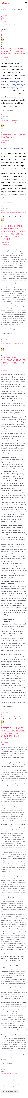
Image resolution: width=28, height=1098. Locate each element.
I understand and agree (10, 1091)
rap (7, 212)
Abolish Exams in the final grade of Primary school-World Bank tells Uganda (13, 51)
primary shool (15, 120)
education (8, 120)
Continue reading (8, 110)
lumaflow (10, 212)
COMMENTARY (5, 244)
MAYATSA (18, 716)
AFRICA (13, 343)
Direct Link (4, 1094)
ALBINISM (22, 343)
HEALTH (3, 744)
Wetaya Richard (5, 57)
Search (5, 29)
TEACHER (3, 716)
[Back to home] (5, 3)
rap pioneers (16, 212)
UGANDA (3, 120)
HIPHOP (3, 142)
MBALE (8, 716)
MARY (22, 716)
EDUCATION (4, 59)
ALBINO (3, 343)
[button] (26, 3)
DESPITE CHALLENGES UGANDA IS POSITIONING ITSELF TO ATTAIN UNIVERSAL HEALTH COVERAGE (13, 733)
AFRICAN (17, 343)
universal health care (11, 1073)
